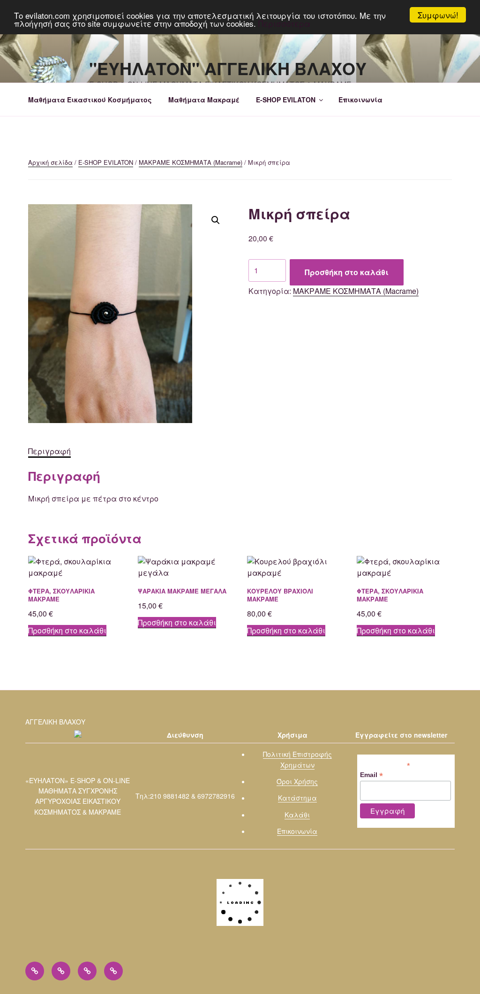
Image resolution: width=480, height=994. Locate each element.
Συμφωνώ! (438, 15)
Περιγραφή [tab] (49, 451)
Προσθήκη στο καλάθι (347, 272)
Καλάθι (297, 814)
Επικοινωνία (360, 99)
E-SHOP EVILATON (285, 99)
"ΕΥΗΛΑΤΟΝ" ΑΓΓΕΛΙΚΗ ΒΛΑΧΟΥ (228, 68)
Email (371, 775)
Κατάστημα (297, 797)
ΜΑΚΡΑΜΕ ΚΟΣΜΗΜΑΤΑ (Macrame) (190, 162)
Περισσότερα (284, 23)
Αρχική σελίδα (50, 162)
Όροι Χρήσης (297, 781)
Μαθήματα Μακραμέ (204, 99)
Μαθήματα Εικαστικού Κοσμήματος (90, 99)
